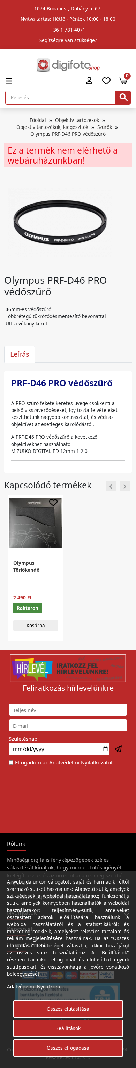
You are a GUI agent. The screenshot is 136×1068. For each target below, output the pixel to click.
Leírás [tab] (19, 354)
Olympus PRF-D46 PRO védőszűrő (68, 134)
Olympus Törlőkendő (26, 566)
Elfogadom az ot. (64, 762)
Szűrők (104, 127)
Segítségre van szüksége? (68, 40)
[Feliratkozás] (118, 749)
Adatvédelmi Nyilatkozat (78, 762)
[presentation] (111, 486)
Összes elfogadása (68, 1047)
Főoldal (38, 120)
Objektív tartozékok (77, 120)
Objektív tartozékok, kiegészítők (52, 127)
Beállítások (68, 1028)
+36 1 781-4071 (68, 29)
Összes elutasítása (68, 1008)
